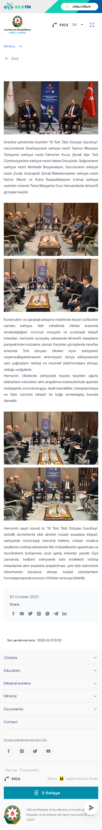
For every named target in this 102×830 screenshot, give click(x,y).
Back (15, 58)
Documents (13, 709)
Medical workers (17, 683)
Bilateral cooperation (22, 70)
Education (12, 670)
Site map (11, 770)
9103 (63, 25)
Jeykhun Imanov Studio (82, 778)
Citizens (10, 657)
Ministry (10, 696)
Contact (11, 722)
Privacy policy (29, 770)
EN (75, 25)
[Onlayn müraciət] (91, 808)
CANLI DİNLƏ (81, 6)
